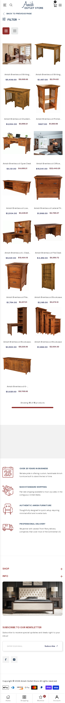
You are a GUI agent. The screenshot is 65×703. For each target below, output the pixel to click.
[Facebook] (5, 659)
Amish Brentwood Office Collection (48, 163)
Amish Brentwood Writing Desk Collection (16, 74)
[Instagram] (14, 659)
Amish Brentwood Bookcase (48, 342)
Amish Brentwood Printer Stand (48, 119)
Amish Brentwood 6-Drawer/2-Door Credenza (16, 386)
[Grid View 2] (6, 30)
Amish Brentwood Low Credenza (17, 208)
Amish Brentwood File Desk (48, 252)
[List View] (14, 30)
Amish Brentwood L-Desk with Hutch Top (17, 253)
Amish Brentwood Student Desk (17, 119)
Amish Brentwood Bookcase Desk (16, 342)
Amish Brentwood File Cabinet (16, 297)
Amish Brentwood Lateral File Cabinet (48, 208)
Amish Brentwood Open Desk (17, 163)
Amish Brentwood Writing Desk (48, 74)
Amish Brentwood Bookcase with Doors (48, 297)
